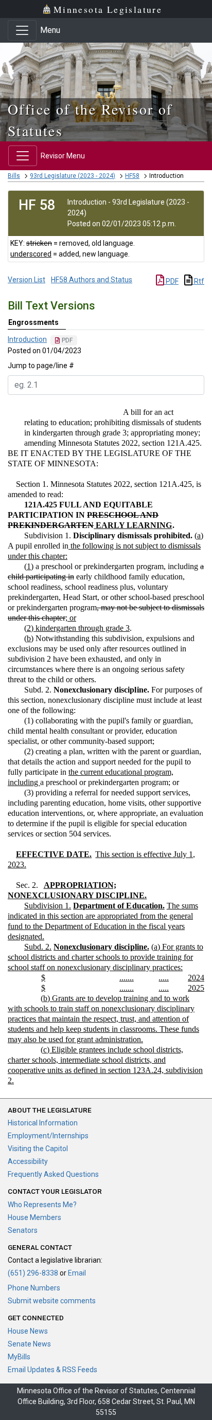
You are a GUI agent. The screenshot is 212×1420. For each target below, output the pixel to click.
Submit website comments (52, 1301)
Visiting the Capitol (38, 1148)
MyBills (19, 1357)
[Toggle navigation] (22, 30)
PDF (171, 281)
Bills (14, 175)
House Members (34, 1217)
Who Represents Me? (42, 1204)
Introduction (27, 339)
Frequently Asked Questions (53, 1174)
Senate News (29, 1344)
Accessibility (28, 1161)
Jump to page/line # (41, 365)
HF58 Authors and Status (91, 280)
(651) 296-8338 (33, 1273)
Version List (26, 280)
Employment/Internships (48, 1136)
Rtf (198, 281)
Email (77, 1273)
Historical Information (43, 1123)
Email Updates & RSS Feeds (52, 1370)
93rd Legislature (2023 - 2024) (72, 175)
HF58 (132, 175)
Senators (23, 1230)
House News (28, 1331)
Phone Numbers (34, 1288)
